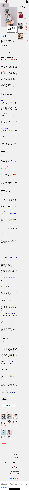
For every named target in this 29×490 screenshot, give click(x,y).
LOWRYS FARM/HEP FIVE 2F (12, 361)
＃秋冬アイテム (2, 402)
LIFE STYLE (14, 462)
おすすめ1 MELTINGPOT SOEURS (8, 51)
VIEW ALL (3, 444)
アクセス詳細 (11, 474)
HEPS (1, 447)
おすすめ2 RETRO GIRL (7, 53)
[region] (14, 485)
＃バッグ (6, 402)
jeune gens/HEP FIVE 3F (13, 313)
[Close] (28, 482)
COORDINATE (21, 461)
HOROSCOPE (26, 461)
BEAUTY (11, 461)
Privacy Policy (2, 486)
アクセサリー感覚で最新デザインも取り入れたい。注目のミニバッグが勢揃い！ (10, 48)
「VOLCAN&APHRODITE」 (12, 201)
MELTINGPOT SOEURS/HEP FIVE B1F (6, 128)
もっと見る (9, 52)
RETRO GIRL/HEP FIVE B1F (13, 158)
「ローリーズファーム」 (4, 350)
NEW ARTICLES (4, 462)
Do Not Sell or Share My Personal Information (14, 488)
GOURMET (17, 461)
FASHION (4, 447)
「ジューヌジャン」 (6, 261)
